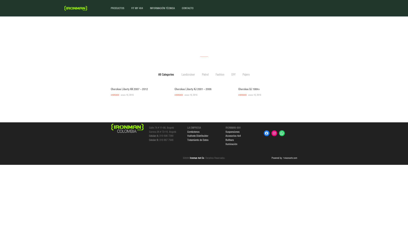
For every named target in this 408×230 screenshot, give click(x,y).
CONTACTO (187, 8)
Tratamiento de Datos (197, 140)
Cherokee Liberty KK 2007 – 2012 (129, 89)
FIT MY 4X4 (137, 8)
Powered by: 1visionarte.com (284, 158)
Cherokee (115, 95)
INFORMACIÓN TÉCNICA (162, 8)
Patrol (205, 74)
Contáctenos (193, 131)
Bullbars (230, 140)
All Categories (166, 74)
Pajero (246, 74)
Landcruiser (188, 74)
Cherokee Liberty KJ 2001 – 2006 (193, 89)
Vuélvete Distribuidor (197, 135)
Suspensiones (233, 131)
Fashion (220, 74)
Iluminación (231, 144)
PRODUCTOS (117, 8)
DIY (233, 74)
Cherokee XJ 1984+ (249, 89)
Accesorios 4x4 (233, 135)
